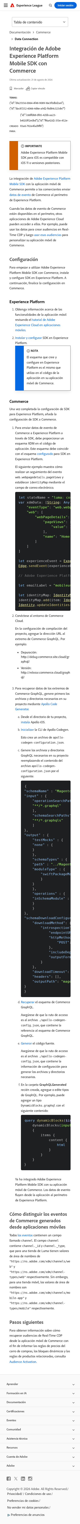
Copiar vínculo (38, 88)
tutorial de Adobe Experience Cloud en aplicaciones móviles (37, 325)
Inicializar (27, 730)
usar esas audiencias (47, 235)
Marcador (19, 88)
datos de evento (20, 195)
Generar (26, 1043)
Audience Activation (22, 1362)
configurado (45, 454)
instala (25, 722)
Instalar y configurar (28, 338)
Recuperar (27, 1002)
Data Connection (26, 39)
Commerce (43, 32)
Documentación (20, 32)
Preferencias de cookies (23, 1501)
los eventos (25, 1235)
